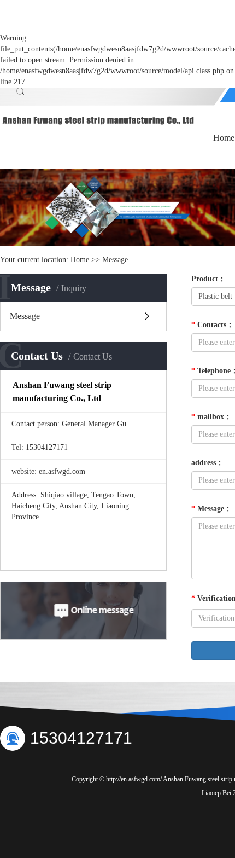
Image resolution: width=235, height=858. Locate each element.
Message (25, 316)
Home (79, 260)
